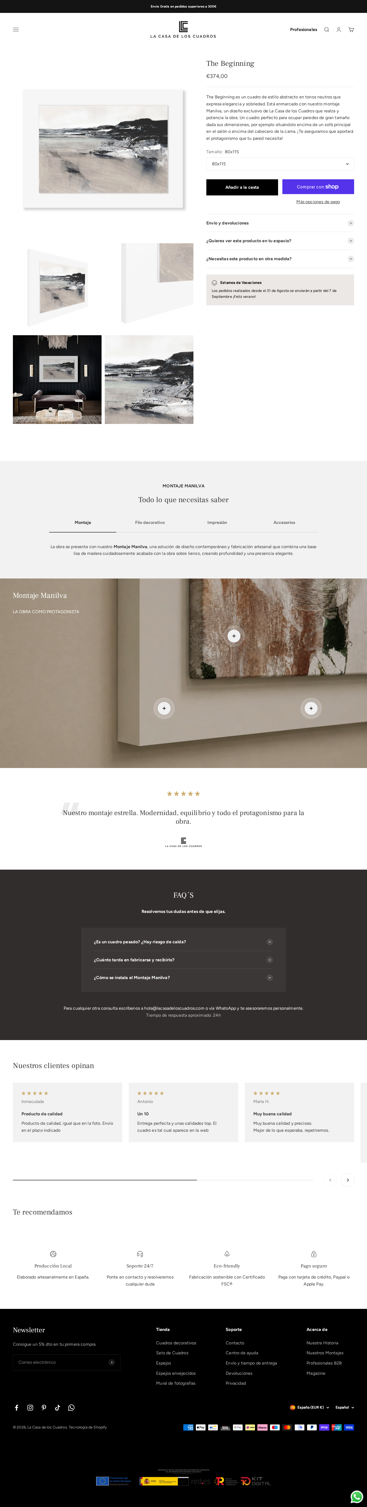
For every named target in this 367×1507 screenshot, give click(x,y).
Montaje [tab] (83, 522)
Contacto (235, 1342)
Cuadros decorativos (176, 1342)
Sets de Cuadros (172, 1352)
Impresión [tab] (217, 522)
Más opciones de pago (318, 201)
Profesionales (303, 29)
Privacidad (236, 1383)
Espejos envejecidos (176, 1373)
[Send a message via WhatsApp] (357, 1497)
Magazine (316, 1373)
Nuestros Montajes (325, 1352)
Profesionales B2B (324, 1363)
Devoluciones (239, 1373)
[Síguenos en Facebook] (16, 1407)
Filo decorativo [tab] (150, 522)
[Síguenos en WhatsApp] (71, 1407)
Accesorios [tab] (284, 522)
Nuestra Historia (322, 1342)
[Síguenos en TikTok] (57, 1407)
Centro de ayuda (242, 1352)
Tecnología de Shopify (88, 1427)
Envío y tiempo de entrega (251, 1363)
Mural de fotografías (175, 1383)
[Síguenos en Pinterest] (44, 1407)
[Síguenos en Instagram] (30, 1407)
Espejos (163, 1363)
